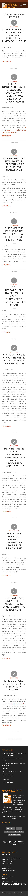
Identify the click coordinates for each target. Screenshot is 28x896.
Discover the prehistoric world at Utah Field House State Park (14, 234)
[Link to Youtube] (25, 894)
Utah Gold (5, 761)
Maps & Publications (8, 777)
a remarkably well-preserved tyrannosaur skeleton (14, 130)
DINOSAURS (14, 27)
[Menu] (24, 5)
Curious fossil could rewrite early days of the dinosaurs (14, 359)
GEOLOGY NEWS (14, 531)
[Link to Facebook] (11, 894)
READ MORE (6, 61)
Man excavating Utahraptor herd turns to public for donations (14, 164)
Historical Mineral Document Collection (13, 758)
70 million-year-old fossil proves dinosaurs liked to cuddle (14, 35)
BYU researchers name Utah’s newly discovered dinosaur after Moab (14, 296)
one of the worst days (18, 704)
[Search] (20, 5)
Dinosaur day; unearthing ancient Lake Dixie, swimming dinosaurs (14, 604)
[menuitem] (20, 5)
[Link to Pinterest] (22, 894)
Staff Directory (6, 854)
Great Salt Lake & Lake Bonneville (11, 771)
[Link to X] (13, 894)
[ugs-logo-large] (11, 5)
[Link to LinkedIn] (18, 894)
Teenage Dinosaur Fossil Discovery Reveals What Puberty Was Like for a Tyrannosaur (14, 93)
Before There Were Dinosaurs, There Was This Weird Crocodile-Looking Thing (14, 457)
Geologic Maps (6, 768)
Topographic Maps (7, 782)
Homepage (5, 779)
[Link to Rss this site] (20, 894)
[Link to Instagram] (16, 894)
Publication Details (7, 774)
